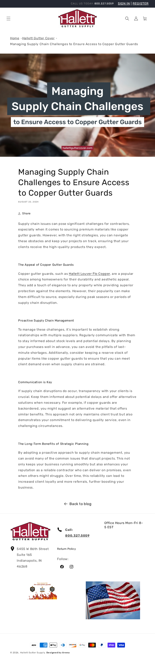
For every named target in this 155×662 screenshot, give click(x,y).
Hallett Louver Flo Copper (89, 274)
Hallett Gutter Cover (38, 38)
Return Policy (66, 549)
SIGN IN (124, 3)
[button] (8, 18)
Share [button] (26, 213)
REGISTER (141, 3)
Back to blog (80, 504)
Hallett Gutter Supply (32, 652)
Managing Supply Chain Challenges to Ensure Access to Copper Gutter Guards (74, 44)
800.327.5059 (77, 535)
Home (14, 38)
